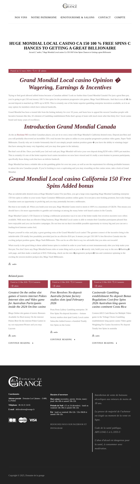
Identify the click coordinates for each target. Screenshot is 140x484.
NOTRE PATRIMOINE (44, 17)
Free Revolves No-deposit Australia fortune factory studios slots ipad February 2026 (67, 298)
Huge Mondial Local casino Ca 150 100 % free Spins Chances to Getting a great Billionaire (77, 52)
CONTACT (104, 17)
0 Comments (35, 282)
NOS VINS (21, 17)
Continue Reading (19, 343)
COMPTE (120, 17)
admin (43, 71)
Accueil (32, 52)
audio (39, 52)
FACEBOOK (78, 424)
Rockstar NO (22, 135)
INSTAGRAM (56, 428)
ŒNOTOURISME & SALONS (77, 17)
